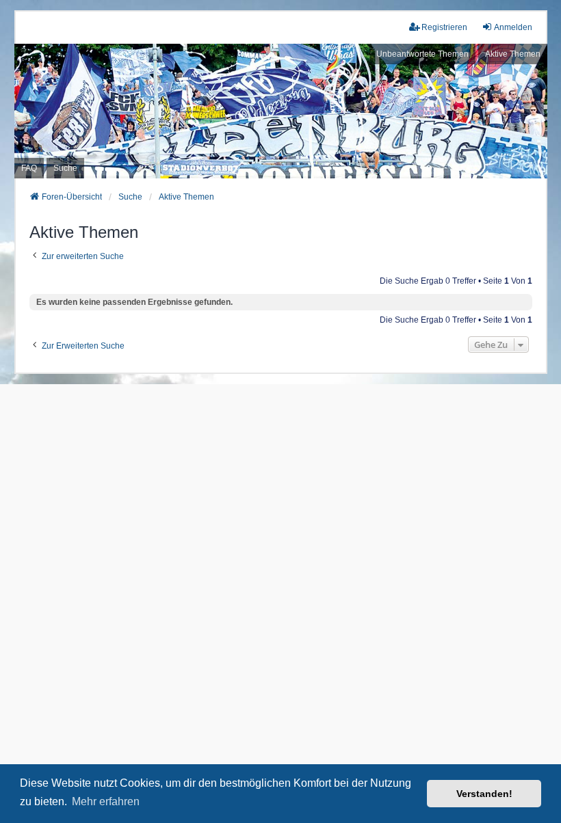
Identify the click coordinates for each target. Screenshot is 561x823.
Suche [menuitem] (65, 168)
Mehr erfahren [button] (106, 801)
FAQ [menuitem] (29, 168)
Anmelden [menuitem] (513, 27)
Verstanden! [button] (484, 793)
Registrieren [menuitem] (444, 27)
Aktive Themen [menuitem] (512, 54)
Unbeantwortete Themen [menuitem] (422, 54)
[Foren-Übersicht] (280, 110)
